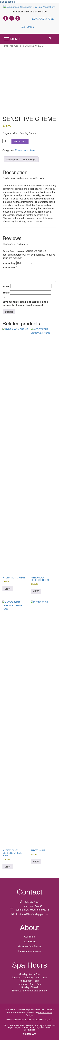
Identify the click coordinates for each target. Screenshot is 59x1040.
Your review (10, 267)
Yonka (32, 150)
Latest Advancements (29, 951)
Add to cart (20, 141)
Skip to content (7, 1)
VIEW (7, 588)
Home (5, 45)
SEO (34, 1033)
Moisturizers (15, 45)
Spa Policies (29, 941)
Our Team (29, 936)
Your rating (9, 263)
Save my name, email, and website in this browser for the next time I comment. (26, 303)
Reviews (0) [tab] (29, 159)
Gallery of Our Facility (29, 946)
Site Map (27, 1033)
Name (6, 286)
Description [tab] (12, 159)
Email (6, 292)
